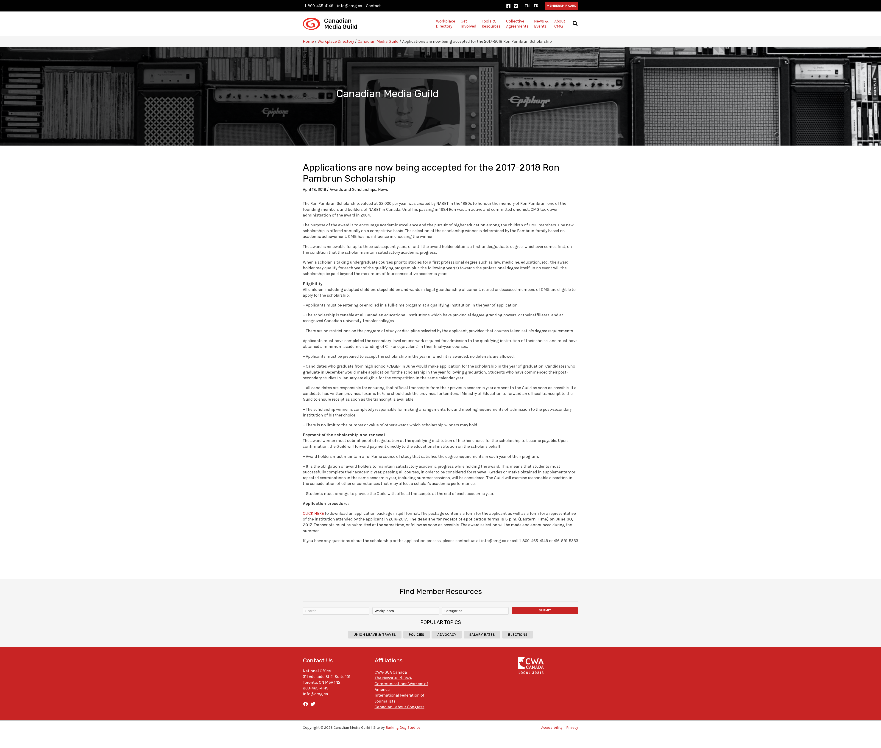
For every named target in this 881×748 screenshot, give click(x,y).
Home (308, 41)
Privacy (572, 727)
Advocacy (446, 634)
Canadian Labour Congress (399, 706)
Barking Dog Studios (403, 727)
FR (536, 5)
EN (527, 5)
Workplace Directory (336, 41)
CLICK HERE (313, 513)
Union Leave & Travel (375, 634)
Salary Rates (482, 634)
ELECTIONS (517, 634)
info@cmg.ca (349, 5)
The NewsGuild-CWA (393, 678)
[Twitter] (515, 6)
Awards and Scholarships (353, 189)
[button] (561, 6)
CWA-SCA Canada (391, 672)
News (383, 189)
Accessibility (552, 727)
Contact (373, 5)
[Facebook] (508, 6)
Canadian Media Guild (340, 23)
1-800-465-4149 (319, 5)
